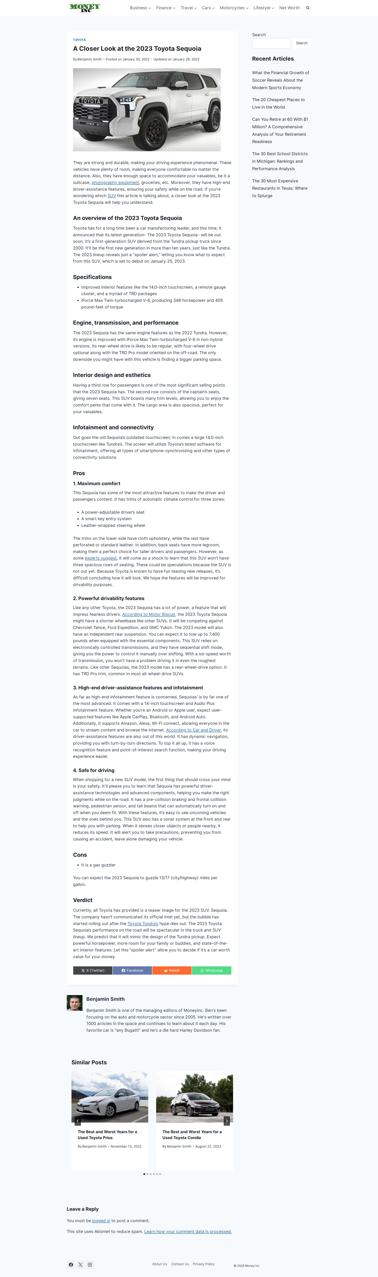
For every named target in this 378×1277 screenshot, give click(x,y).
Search (259, 34)
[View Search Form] (307, 7)
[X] (80, 1264)
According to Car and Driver (193, 730)
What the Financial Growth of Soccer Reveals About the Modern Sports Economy (280, 80)
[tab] (144, 1174)
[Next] (227, 1121)
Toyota (79, 40)
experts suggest (101, 558)
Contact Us (180, 1264)
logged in (101, 1220)
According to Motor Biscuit (148, 614)
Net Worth (289, 7)
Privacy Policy (204, 1264)
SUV (111, 195)
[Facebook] (71, 1264)
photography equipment (115, 182)
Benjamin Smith (90, 59)
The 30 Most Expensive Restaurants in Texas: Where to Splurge (280, 188)
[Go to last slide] (78, 1121)
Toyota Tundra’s (143, 923)
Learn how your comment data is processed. (188, 1231)
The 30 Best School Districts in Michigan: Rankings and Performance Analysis (280, 161)
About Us (159, 1264)
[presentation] (109, 1096)
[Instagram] (90, 1264)
